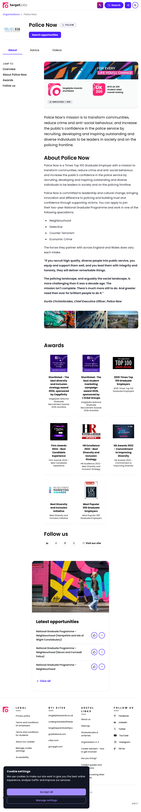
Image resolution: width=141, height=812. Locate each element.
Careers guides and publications (91, 767)
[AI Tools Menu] (100, 5)
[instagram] (56, 543)
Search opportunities (45, 35)
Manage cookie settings (24, 749)
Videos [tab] (57, 50)
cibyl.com (53, 740)
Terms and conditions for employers (27, 724)
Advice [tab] (34, 50)
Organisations (11, 14)
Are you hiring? (89, 758)
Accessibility (22, 757)
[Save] (102, 635)
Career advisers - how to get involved (92, 750)
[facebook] (65, 543)
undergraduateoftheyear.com (60, 722)
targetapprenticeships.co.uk (60, 728)
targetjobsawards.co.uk (60, 715)
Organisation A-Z (90, 742)
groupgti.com (55, 746)
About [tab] (12, 50)
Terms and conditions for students (27, 734)
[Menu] (135, 5)
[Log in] (128, 5)
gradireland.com (57, 734)
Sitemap (85, 726)
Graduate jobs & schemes (89, 734)
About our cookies (25, 741)
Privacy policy (23, 716)
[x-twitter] (74, 543)
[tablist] (35, 50)
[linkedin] (47, 543)
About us (85, 719)
